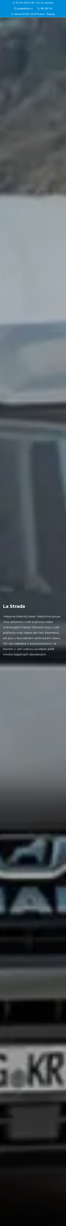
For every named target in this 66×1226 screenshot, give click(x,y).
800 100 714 (46, 8)
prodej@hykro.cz (25, 8)
